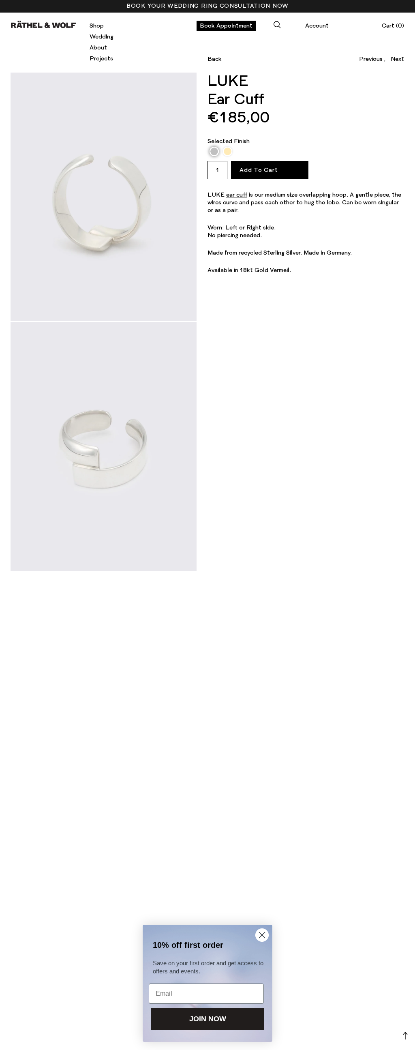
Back (215, 59)
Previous (371, 59)
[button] (214, 151)
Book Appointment (226, 26)
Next (397, 59)
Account (317, 26)
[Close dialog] (262, 935)
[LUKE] (104, 196)
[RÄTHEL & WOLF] (43, 24)
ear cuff (236, 195)
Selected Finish (229, 141)
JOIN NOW (207, 1019)
